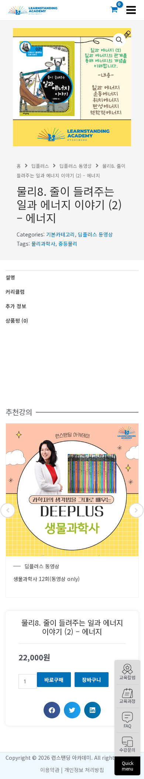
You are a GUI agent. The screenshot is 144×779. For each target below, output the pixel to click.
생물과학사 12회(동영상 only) (46, 578)
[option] (72, 510)
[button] (52, 710)
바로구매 (54, 679)
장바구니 (91, 679)
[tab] (72, 277)
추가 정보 (16, 306)
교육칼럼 (127, 677)
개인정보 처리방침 (84, 769)
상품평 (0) (17, 320)
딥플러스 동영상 (75, 165)
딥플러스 (40, 165)
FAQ (127, 725)
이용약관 (49, 769)
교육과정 (127, 701)
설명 (10, 277)
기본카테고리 (60, 234)
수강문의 (127, 749)
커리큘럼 (15, 291)
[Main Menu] (131, 10)
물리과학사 (43, 243)
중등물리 (68, 243)
